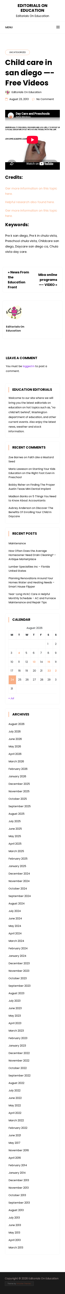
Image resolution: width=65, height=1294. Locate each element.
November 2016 (18, 1150)
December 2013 (18, 1180)
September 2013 (19, 1203)
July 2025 (14, 821)
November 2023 (18, 971)
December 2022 (19, 1053)
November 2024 (19, 881)
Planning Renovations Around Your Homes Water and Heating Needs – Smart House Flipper (31, 582)
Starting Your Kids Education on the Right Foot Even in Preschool (31, 473)
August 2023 (16, 993)
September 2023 (19, 986)
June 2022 (15, 1098)
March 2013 (15, 1247)
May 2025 (14, 836)
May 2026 (14, 746)
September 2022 (19, 1075)
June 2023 (15, 1008)
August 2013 (16, 1210)
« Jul (11, 698)
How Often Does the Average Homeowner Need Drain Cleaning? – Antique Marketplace (32, 555)
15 (49, 662)
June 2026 (15, 739)
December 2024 (19, 874)
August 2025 (16, 814)
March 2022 (16, 1120)
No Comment (45, 99)
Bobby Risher (17, 485)
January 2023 (17, 1046)
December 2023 (19, 963)
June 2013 (14, 1225)
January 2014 (17, 1173)
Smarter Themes (23, 1283)
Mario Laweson (18, 469)
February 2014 (17, 1165)
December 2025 (19, 784)
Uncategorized (17, 52)
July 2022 (14, 1090)
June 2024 (15, 918)
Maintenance (17, 543)
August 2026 (16, 724)
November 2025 (19, 791)
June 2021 (14, 1135)
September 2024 (19, 896)
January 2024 (17, 956)
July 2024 (14, 911)
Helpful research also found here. (29, 202)
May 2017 (14, 1143)
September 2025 (19, 806)
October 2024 (17, 888)
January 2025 (17, 866)
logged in (28, 366)
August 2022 (16, 1083)
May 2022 (14, 1105)
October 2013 (17, 1195)
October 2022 (17, 1068)
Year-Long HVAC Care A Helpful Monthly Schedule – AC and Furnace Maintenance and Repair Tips (32, 598)
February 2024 (18, 948)
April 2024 (15, 933)
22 (49, 671)
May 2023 (14, 1016)
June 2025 (15, 829)
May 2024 (14, 926)
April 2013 (14, 1240)
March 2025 (16, 851)
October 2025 (17, 799)
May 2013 (14, 1233)
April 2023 (14, 1023)
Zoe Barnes (15, 457)
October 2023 (17, 978)
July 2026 (14, 731)
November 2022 (18, 1060)
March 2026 (16, 761)
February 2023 (17, 1038)
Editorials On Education (33, 8)
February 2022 (17, 1128)
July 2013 (14, 1218)
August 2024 (16, 903)
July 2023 (14, 1001)
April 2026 (15, 754)
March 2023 (16, 1031)
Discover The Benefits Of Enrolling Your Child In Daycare (30, 512)
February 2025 (18, 859)
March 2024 (16, 941)
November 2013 (18, 1188)
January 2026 (17, 776)
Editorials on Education (27, 92)
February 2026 (18, 769)
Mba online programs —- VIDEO (47, 279)
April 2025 (15, 844)
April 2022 (14, 1113)
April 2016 (14, 1158)
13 (34, 662)
